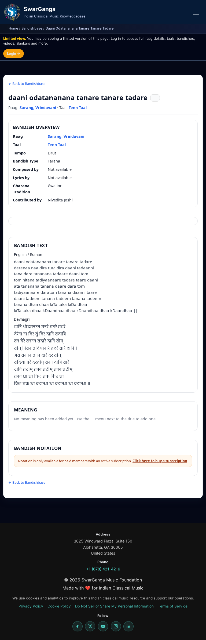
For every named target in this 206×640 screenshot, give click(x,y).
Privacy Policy (31, 606)
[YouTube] (103, 626)
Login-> (13, 53)
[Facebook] (77, 626)
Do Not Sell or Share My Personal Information (114, 606)
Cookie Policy (59, 606)
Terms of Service (172, 606)
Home (13, 28)
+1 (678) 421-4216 (103, 569)
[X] (90, 626)
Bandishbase (31, 28)
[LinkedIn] (128, 626)
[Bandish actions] (155, 98)
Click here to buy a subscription (160, 460)
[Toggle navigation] (196, 12)
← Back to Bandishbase (26, 83)
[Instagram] (116, 626)
